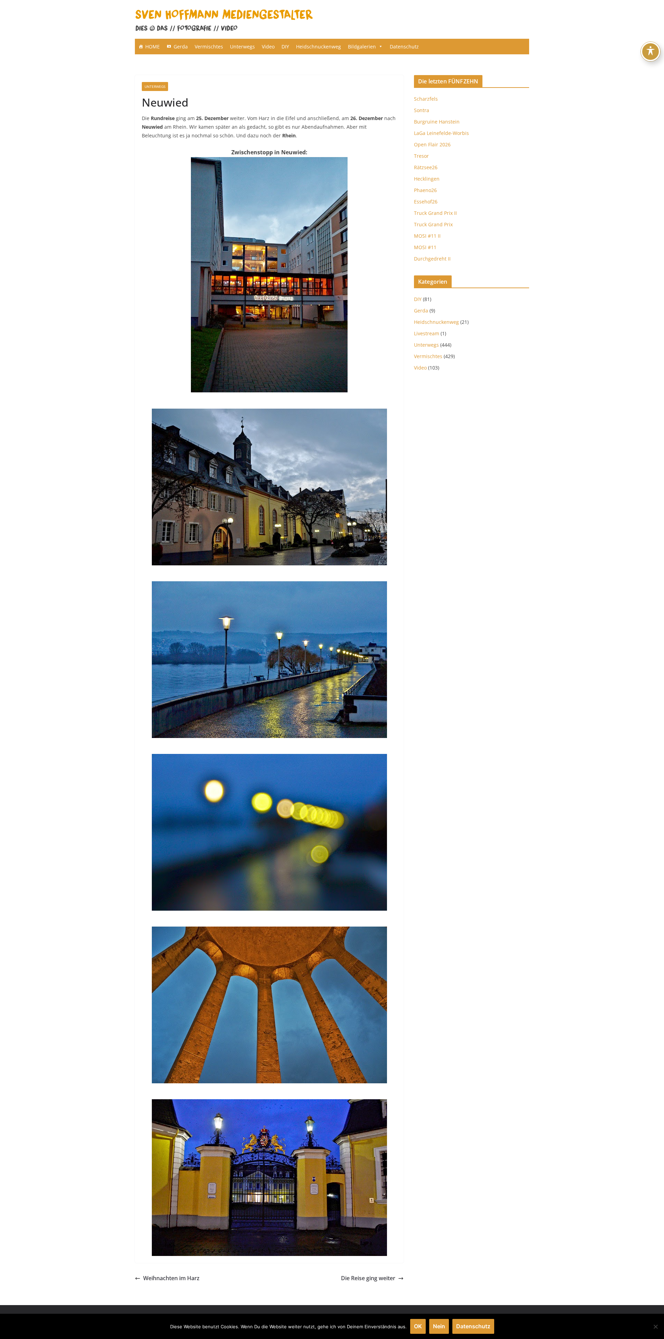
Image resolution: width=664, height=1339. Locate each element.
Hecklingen (427, 178)
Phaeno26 (425, 190)
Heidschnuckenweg (318, 46)
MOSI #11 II (427, 236)
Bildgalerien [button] (362, 46)
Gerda (181, 46)
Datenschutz (404, 46)
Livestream (426, 333)
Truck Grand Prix (433, 224)
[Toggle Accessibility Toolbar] (650, 51)
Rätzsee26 (425, 167)
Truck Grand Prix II (435, 213)
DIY (285, 46)
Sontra (421, 110)
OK (418, 1326)
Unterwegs (242, 46)
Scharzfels (426, 98)
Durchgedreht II (432, 258)
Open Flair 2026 (432, 144)
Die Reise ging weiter (368, 1278)
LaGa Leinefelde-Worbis (441, 133)
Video (268, 46)
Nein (439, 1326)
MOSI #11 (425, 247)
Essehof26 (425, 201)
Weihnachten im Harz (171, 1278)
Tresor (421, 156)
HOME (152, 46)
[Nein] (655, 1326)
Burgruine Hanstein (437, 121)
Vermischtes (209, 46)
